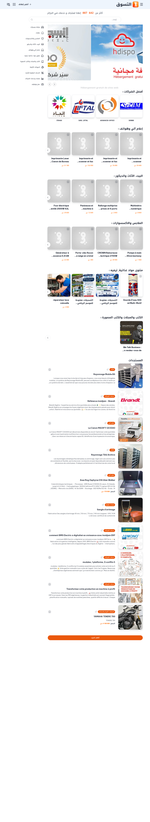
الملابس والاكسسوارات (128, 223)
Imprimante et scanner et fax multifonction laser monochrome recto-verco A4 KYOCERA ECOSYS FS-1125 (107, 160)
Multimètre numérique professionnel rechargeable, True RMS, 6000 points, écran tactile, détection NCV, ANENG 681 (131, 207)
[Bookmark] (140, 135)
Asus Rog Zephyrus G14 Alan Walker (97, 480)
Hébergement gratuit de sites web (99, 84)
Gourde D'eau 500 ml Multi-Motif (132, 301)
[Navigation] (141, 4)
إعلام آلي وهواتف (131, 128)
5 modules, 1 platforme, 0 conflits (99, 562)
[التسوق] (135, 4)
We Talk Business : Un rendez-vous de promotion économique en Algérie (132, 349)
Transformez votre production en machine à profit (90, 589)
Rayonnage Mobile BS (104, 374)
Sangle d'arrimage (106, 509)
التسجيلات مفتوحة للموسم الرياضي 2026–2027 (108, 302)
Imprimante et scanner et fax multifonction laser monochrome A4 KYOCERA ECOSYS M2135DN (83, 160)
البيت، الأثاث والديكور (129, 176)
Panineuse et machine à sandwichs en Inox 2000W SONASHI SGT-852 (84, 207)
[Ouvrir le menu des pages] (14, 4)
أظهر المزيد (95, 637)
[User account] (8, 4)
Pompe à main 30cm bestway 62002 (134, 255)
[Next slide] (54, 84)
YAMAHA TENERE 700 (104, 616)
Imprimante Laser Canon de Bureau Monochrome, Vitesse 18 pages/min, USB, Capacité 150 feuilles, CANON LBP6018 (60, 160)
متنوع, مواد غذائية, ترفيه (126, 270)
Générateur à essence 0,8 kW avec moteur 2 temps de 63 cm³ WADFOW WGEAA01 (60, 255)
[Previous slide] (50, 84)
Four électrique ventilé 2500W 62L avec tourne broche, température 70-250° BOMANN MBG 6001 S (59, 207)
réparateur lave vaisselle (61, 301)
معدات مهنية (110, 505)
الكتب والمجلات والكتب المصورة (122, 317)
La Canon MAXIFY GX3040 (101, 428)
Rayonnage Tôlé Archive (103, 455)
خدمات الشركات (109, 396)
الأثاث (112, 369)
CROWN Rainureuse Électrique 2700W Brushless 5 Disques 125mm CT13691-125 (107, 255)
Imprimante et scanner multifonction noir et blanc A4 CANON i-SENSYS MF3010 (131, 160)
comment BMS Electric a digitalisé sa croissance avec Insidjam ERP (82, 535)
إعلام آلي (111, 423)
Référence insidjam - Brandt (101, 401)
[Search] (32, 19)
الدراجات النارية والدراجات (106, 611)
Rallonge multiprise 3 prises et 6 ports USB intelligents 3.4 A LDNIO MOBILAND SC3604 (107, 207)
